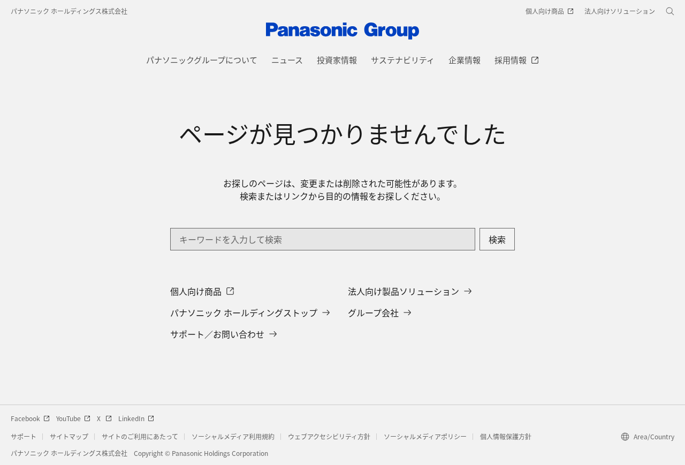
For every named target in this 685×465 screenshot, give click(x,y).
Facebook (25, 418)
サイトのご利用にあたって (140, 436)
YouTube (68, 418)
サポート (23, 436)
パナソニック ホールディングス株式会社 (69, 11)
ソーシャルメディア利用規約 (233, 436)
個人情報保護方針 (505, 436)
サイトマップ (69, 436)
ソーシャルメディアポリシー (425, 436)
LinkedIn (131, 418)
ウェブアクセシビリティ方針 (329, 436)
